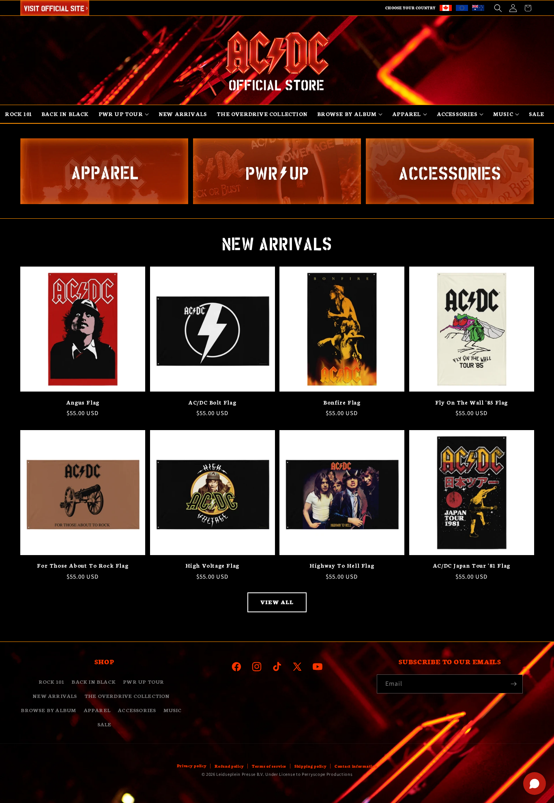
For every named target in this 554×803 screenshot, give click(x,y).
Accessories (137, 709)
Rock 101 (51, 681)
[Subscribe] (513, 683)
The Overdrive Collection (127, 695)
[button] (497, 7)
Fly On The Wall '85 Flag (471, 402)
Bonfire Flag (341, 402)
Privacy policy (192, 766)
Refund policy (229, 766)
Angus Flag (82, 402)
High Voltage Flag (212, 565)
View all (277, 602)
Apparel (97, 709)
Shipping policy (310, 766)
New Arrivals (54, 695)
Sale (104, 724)
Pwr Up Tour (143, 681)
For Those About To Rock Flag (82, 565)
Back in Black (93, 681)
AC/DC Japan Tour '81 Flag (471, 565)
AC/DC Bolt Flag (212, 402)
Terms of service (269, 766)
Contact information (356, 766)
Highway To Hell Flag (341, 565)
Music (172, 709)
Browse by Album (48, 709)
